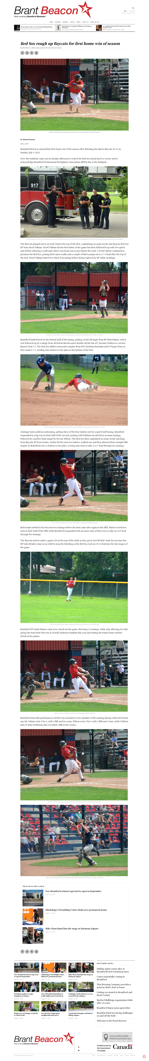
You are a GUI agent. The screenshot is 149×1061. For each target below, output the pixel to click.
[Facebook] (22, 53)
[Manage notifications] (144, 1056)
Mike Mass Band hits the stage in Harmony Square (72, 928)
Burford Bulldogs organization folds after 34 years (115, 1001)
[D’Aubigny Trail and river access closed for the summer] (81, 987)
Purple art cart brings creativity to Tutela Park (26, 1014)
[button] (133, 8)
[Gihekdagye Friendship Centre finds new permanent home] (33, 916)
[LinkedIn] (78, 1050)
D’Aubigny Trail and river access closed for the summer (80, 995)
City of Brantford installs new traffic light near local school (52, 995)
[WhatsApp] (36, 53)
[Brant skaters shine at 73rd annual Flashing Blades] (17, 28)
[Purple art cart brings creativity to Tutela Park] (26, 1006)
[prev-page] (98, 1026)
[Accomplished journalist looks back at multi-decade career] (99, 28)
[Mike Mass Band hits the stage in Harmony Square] (33, 935)
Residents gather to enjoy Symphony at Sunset (23, 995)
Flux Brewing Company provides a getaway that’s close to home (114, 986)
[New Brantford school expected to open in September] (33, 898)
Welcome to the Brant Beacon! (111, 1020)
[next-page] (101, 1026)
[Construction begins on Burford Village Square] (81, 1006)
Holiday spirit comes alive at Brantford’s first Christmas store (113, 970)
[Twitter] (27, 53)
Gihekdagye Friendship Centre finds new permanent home (76, 909)
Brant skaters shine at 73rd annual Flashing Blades (37, 27)
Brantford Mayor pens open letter (113, 1007)
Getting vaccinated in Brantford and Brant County (114, 993)
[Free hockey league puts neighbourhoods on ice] (53, 1006)
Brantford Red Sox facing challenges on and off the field (115, 1014)
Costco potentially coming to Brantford (111, 978)
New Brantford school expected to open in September (73, 891)
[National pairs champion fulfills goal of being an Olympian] (58, 28)
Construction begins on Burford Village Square (80, 1014)
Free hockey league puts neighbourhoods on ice (50, 1014)
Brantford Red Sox (25, 48)
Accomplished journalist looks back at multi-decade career (117, 26)
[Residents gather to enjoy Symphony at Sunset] (26, 987)
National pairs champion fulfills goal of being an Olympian (77, 26)
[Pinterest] (32, 53)
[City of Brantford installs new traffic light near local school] (53, 987)
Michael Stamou (29, 139)
